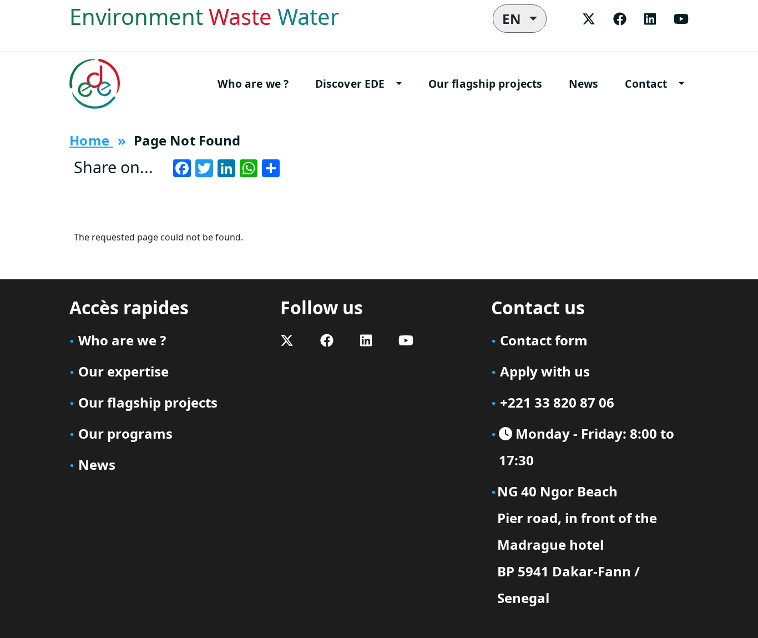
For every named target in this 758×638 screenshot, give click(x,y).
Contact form (544, 340)
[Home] (99, 84)
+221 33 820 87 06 (557, 402)
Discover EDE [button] (350, 83)
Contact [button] (646, 83)
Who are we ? (253, 83)
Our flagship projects (485, 83)
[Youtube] (681, 18)
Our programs (125, 433)
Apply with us (545, 371)
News (583, 83)
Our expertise (123, 371)
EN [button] (514, 18)
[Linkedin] (650, 18)
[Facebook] (619, 18)
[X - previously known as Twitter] (588, 18)
